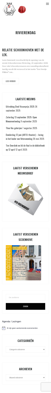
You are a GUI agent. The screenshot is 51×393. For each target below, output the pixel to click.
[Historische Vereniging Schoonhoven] (14, 8)
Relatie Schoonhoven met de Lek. (23, 52)
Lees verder (10, 81)
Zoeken (25, 306)
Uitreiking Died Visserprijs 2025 (20, 106)
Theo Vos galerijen (14, 128)
